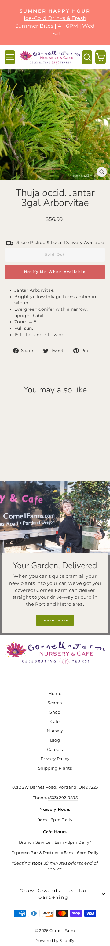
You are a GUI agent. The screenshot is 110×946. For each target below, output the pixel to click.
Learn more (55, 620)
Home (55, 693)
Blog (55, 740)
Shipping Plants (55, 768)
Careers (55, 749)
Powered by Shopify (54, 940)
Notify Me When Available (55, 272)
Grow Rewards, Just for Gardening (54, 894)
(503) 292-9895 (63, 797)
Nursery (55, 730)
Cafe (55, 721)
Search (55, 702)
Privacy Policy (55, 758)
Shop (55, 712)
